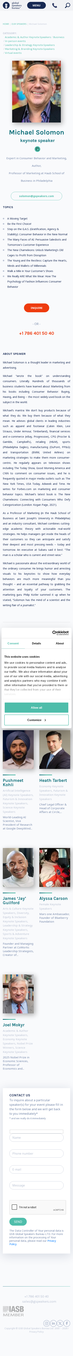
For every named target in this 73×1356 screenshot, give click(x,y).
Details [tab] (36, 643)
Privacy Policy (36, 1331)
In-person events (15, 41)
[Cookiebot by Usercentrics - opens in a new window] (52, 633)
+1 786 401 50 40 (36, 333)
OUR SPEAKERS (19, 23)
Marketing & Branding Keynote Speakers (30, 49)
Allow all (36, 707)
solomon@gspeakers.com (36, 196)
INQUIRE (36, 308)
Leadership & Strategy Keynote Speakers (30, 45)
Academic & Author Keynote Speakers (28, 37)
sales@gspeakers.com (39, 1301)
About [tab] (60, 643)
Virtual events (13, 53)
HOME (6, 23)
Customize (34, 719)
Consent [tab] (13, 643)
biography (20, 1350)
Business (58, 37)
